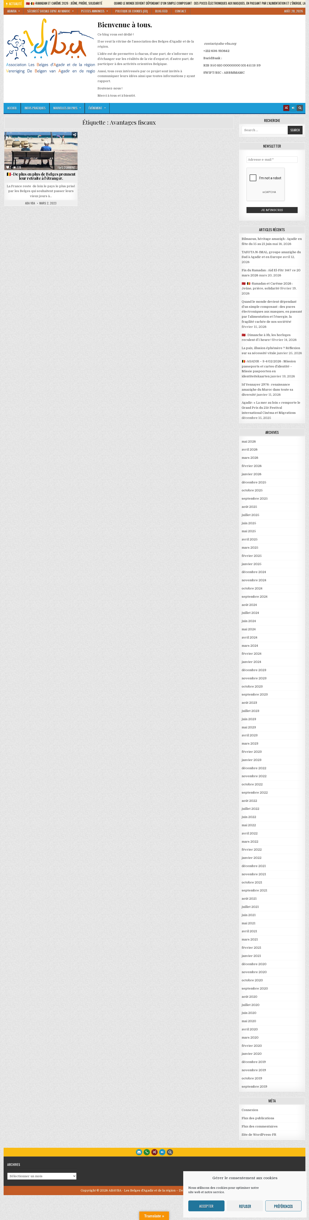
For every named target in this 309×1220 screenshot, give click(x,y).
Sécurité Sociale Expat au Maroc (48, 11)
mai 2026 (249, 441)
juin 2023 (249, 719)
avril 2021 (249, 931)
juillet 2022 (250, 809)
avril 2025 (250, 539)
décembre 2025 (254, 482)
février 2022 (252, 849)
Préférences (283, 1206)
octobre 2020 (252, 980)
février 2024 (251, 653)
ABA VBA (30, 203)
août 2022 (249, 801)
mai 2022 (249, 825)
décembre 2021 (254, 866)
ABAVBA (11, 11)
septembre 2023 (255, 694)
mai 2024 (249, 629)
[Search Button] (300, 108)
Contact (180, 11)
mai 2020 (249, 1021)
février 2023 (252, 752)
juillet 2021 (250, 907)
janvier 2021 (251, 956)
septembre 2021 (254, 890)
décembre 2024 (254, 572)
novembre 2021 (254, 874)
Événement (95, 108)
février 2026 (252, 466)
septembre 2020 (255, 988)
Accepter (206, 1206)
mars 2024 (250, 645)
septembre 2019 (254, 1086)
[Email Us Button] (139, 1152)
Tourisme (67, 154)
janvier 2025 (251, 564)
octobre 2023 (252, 686)
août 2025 (249, 507)
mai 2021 (248, 923)
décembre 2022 (254, 768)
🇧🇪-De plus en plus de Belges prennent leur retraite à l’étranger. (41, 176)
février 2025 (252, 556)
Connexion (250, 1110)
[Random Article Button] (286, 108)
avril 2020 (250, 1029)
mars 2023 (250, 743)
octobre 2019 (252, 1078)
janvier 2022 (251, 858)
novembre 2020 (254, 972)
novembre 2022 (254, 776)
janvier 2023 (251, 760)
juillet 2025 (250, 515)
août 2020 (249, 996)
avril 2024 (249, 637)
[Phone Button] (147, 1152)
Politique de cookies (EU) (131, 11)
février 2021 (251, 947)
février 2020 (252, 1046)
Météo (15, 154)
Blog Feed (161, 11)
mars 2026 (250, 457)
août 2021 (249, 898)
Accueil (12, 108)
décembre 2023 (254, 670)
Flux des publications (258, 1118)
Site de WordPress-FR (259, 1134)
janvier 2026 (251, 474)
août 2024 (249, 605)
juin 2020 (249, 1013)
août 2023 (249, 702)
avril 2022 (250, 833)
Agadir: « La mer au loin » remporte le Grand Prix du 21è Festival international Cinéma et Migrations (271, 408)
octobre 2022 (252, 784)
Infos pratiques (35, 108)
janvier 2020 (252, 1053)
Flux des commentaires (260, 1126)
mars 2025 (250, 547)
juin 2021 (249, 915)
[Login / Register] (293, 108)
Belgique (16, 144)
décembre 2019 (254, 1062)
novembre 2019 (254, 1070)
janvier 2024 (251, 662)
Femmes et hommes (27, 149)
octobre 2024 (252, 588)
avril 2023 (250, 735)
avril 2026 (250, 449)
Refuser (245, 1206)
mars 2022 (250, 841)
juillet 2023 (250, 711)
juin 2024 (249, 621)
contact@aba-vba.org (220, 43)
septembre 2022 (255, 792)
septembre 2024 (254, 596)
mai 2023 (249, 727)
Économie (68, 144)
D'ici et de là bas (42, 144)
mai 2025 (249, 531)
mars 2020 (250, 1037)
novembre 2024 (254, 580)
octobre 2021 (252, 882)
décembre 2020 (254, 964)
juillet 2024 (250, 613)
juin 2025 (249, 523)
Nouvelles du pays (65, 108)
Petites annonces (93, 11)
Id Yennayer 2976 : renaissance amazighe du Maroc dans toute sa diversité (267, 389)
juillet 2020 (251, 1005)
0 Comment (68, 167)
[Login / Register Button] (162, 1152)
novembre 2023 (254, 678)
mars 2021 (250, 939)
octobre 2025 (252, 490)
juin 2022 (249, 817)
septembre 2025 (255, 498)
